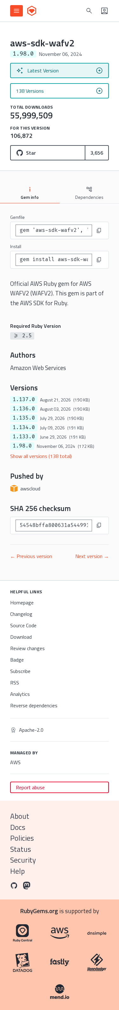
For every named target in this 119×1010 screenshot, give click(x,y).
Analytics (20, 694)
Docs (17, 827)
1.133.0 (24, 437)
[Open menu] (16, 11)
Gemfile (17, 217)
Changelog (21, 614)
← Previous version (31, 556)
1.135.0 (24, 418)
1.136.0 (24, 409)
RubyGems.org (39, 910)
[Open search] (89, 11)
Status (20, 849)
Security (23, 859)
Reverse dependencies (33, 705)
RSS (14, 682)
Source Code (23, 625)
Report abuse (30, 787)
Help (17, 871)
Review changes (27, 648)
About (19, 816)
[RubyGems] (32, 11)
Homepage (22, 602)
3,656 (96, 153)
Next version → (92, 556)
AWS (15, 762)
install (15, 246)
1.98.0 (22, 446)
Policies (22, 838)
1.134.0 (24, 427)
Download (21, 637)
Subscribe (20, 671)
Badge (17, 659)
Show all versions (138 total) (41, 456)
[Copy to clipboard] (99, 230)
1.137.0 (24, 399)
